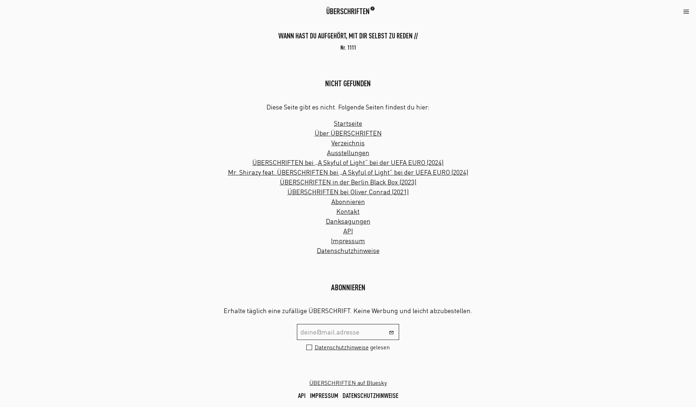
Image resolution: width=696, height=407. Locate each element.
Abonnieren (348, 201)
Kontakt (348, 211)
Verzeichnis (348, 143)
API (348, 231)
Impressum (348, 241)
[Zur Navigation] (686, 11)
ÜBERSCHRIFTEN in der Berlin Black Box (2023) (348, 182)
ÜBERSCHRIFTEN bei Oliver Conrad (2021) (348, 192)
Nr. (348, 47)
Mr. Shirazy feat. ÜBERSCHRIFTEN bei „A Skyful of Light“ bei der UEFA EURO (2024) (348, 172)
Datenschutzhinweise (348, 250)
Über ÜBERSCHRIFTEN (348, 133)
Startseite (348, 123)
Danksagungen (348, 221)
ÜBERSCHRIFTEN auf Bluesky (348, 382)
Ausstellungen (348, 153)
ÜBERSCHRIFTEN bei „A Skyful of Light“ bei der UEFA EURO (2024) (348, 162)
